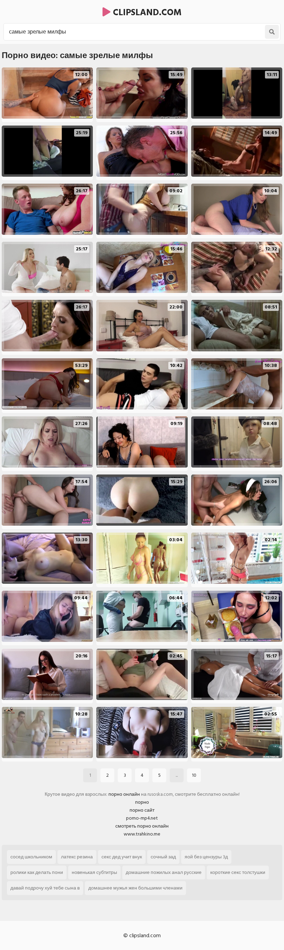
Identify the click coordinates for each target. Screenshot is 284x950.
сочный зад (163, 857)
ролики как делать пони (36, 872)
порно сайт (142, 810)
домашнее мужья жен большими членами (135, 888)
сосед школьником (31, 857)
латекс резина (77, 857)
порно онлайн (124, 794)
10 (194, 775)
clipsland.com (145, 12)
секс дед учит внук (121, 857)
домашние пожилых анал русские (164, 872)
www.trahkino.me (142, 834)
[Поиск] (272, 32)
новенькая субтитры (94, 872)
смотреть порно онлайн (142, 826)
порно (142, 802)
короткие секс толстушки (237, 872)
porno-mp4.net (142, 818)
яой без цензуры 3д (206, 857)
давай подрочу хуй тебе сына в (45, 888)
